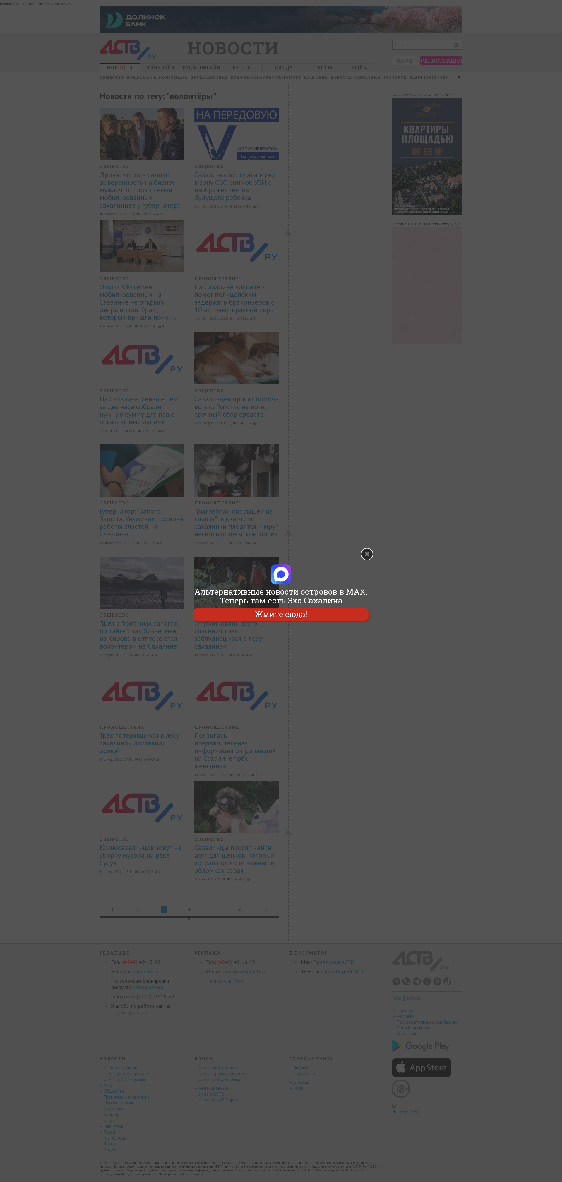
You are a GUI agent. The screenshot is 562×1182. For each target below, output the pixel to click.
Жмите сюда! (281, 614)
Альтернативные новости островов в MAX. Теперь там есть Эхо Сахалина (281, 596)
